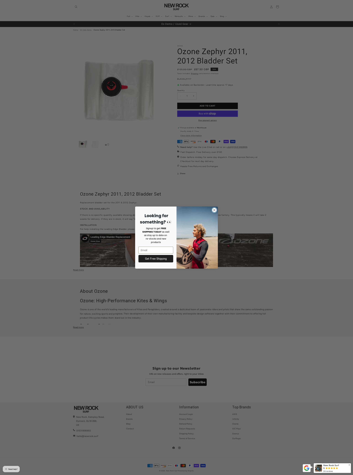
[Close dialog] (214, 210)
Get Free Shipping (156, 258)
